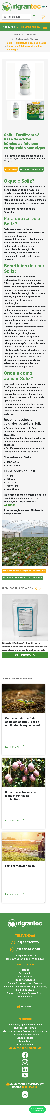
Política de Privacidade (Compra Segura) (25, 986)
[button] (35, 588)
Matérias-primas (25, 1044)
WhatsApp (9, 504)
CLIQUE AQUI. (30, 1087)
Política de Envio (25, 989)
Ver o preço (11, 169)
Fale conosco (25, 976)
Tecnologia (25, 973)
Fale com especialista (31, 169)
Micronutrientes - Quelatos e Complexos (25, 1031)
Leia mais (12, 746)
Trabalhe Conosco (25, 979)
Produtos (31, 34)
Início (17, 34)
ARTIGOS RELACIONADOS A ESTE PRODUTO (22, 578)
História (25, 969)
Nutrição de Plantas (27, 39)
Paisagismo (25, 1041)
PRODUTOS (9, 27)
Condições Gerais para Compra (25, 983)
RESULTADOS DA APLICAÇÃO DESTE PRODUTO (24, 571)
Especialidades (25, 1038)
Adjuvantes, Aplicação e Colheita (25, 1024)
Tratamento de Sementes (25, 1034)
